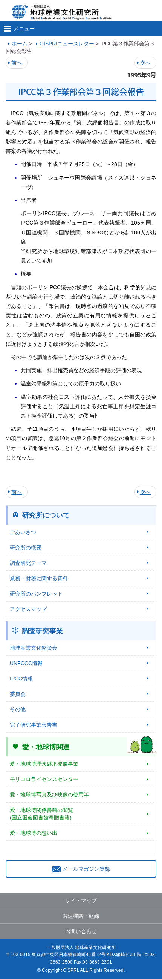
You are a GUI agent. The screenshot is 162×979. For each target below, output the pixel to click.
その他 (18, 709)
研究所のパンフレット (36, 594)
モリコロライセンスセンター (44, 779)
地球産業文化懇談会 (33, 648)
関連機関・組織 (81, 916)
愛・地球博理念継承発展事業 (44, 764)
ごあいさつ (23, 532)
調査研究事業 (42, 631)
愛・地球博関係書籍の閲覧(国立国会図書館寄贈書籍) (41, 814)
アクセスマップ (28, 609)
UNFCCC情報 (26, 663)
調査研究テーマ (28, 563)
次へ (145, 63)
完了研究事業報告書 (33, 725)
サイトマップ (81, 901)
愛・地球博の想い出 (33, 833)
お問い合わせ (81, 931)
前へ (16, 63)
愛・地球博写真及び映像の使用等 (49, 795)
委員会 (18, 694)
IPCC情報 (21, 679)
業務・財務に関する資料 (39, 578)
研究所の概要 (25, 548)
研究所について (46, 515)
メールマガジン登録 (86, 869)
